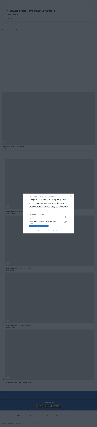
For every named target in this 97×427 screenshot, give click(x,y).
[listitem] (48, 214)
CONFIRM (39, 226)
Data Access (48, 230)
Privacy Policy (56, 230)
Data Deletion (41, 230)
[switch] (65, 217)
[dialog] (48, 213)
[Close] (71, 196)
